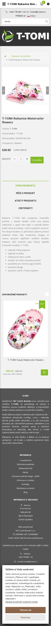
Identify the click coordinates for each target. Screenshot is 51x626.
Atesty (25, 472)
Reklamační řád (25, 468)
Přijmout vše (25, 610)
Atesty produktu (25, 200)
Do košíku (37, 160)
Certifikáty (25, 208)
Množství (6, 159)
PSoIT (39, 623)
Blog (25, 492)
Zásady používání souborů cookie (21, 602)
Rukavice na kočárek (21, 56)
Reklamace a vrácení (25, 488)
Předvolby (25, 617)
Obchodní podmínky (25, 464)
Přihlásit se (21, 16)
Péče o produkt (25, 193)
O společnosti (25, 460)
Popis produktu (25, 185)
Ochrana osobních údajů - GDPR (25, 476)
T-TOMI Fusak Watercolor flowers (26, 359)
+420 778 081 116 (17, 12)
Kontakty (25, 484)
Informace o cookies (25, 480)
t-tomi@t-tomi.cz (37, 12)
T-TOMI (13, 128)
